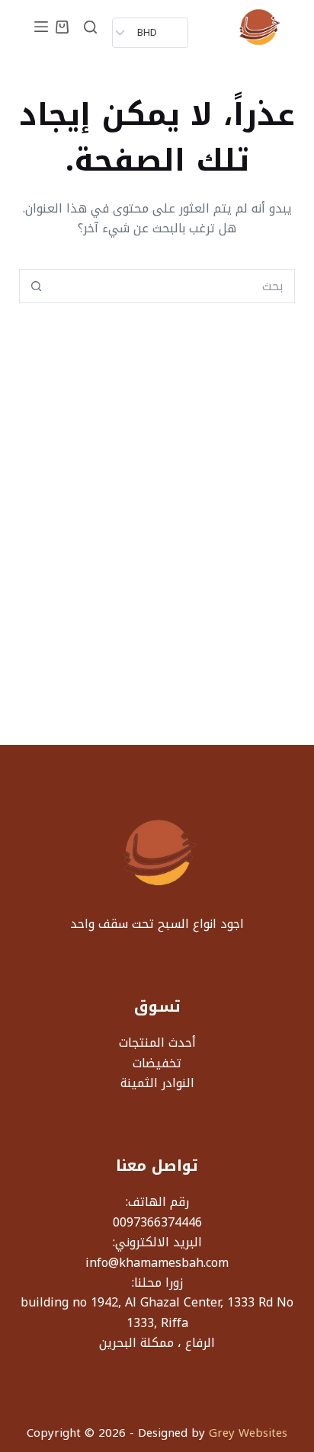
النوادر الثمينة (157, 1083)
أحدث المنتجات (157, 1042)
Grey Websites (248, 1433)
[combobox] (174, 286)
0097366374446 (157, 1222)
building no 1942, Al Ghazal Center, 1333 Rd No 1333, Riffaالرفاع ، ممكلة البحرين (157, 1322)
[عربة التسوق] (62, 27)
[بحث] (90, 27)
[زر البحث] (36, 286)
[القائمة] (41, 27)
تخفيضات (157, 1063)
